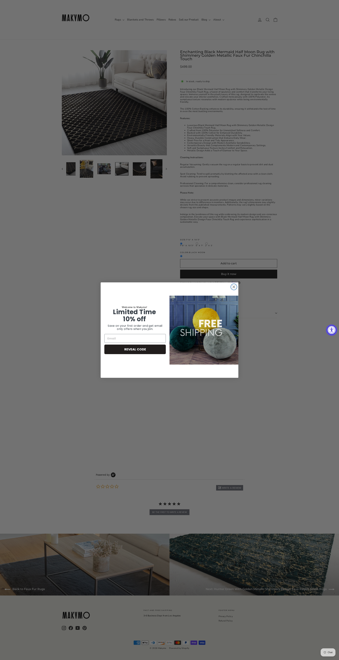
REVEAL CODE (135, 349)
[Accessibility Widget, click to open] (331, 330)
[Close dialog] (234, 287)
